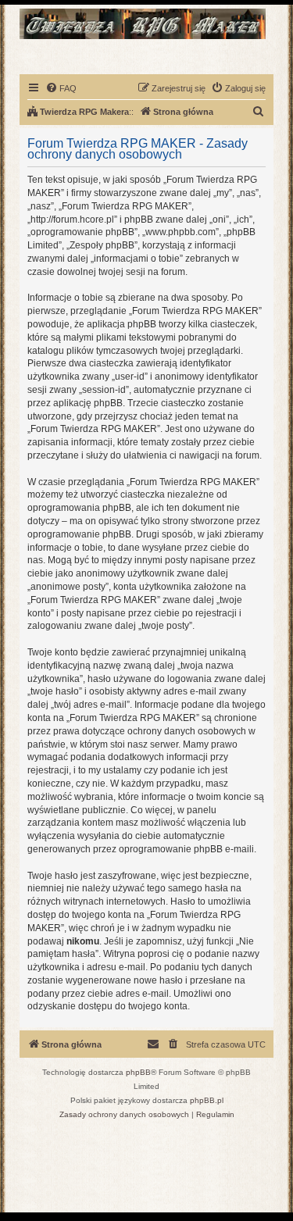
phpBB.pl (206, 1100)
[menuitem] (61, 88)
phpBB (138, 1072)
